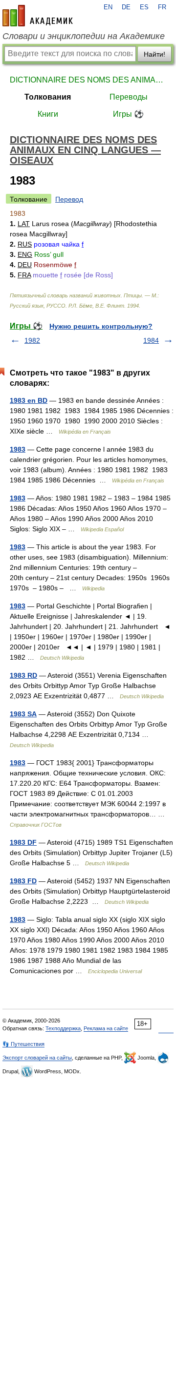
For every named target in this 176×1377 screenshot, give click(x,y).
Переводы (129, 97)
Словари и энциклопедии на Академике (83, 36)
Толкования (47, 97)
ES (144, 7)
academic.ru (37, 15)
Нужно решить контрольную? (101, 326)
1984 (151, 340)
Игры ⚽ (128, 114)
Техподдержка (63, 1028)
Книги (48, 114)
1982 (32, 340)
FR (162, 7)
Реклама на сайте (106, 1028)
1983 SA (23, 714)
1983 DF (23, 842)
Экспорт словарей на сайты (37, 1058)
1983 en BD (28, 400)
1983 (17, 449)
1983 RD (23, 675)
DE (126, 7)
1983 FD (23, 881)
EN (108, 7)
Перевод (69, 199)
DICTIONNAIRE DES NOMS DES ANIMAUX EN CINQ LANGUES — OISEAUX (88, 80)
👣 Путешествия (23, 1044)
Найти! (154, 54)
